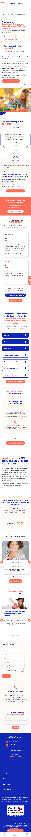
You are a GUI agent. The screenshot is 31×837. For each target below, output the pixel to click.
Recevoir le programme (15, 381)
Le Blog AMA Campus (8, 790)
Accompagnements (8, 773)
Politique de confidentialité (9, 826)
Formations (6, 761)
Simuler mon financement (15, 295)
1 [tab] (14, 438)
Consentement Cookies (15, 750)
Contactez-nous (15, 581)
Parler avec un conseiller (15, 191)
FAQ (10, 747)
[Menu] (2, 3)
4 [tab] (16, 635)
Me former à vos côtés (15, 443)
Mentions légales (23, 824)
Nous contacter (15, 300)
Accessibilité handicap (23, 826)
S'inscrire (15, 727)
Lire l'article (15, 630)
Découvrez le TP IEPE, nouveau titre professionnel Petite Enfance (14, 614)
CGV (24, 825)
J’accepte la (14, 666)
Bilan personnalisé (8, 784)
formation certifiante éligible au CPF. (15, 250)
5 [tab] (17, 635)
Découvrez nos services (15, 211)
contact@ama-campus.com (17, 745)
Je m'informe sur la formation (11, 81)
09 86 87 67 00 (15, 697)
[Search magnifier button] (3, 8)
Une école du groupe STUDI (10, 824)
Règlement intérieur (15, 828)
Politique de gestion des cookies (13, 825)
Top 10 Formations (8, 767)
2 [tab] (15, 438)
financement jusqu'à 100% (15, 830)
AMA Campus (6, 779)
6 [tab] (18, 635)
